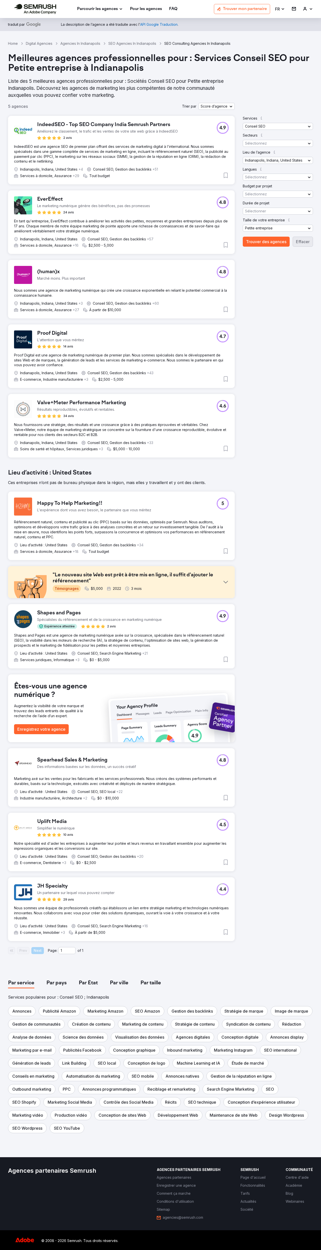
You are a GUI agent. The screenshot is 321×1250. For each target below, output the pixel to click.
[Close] (249, 559)
